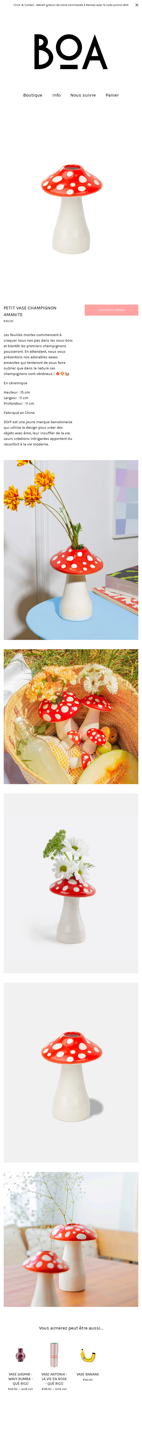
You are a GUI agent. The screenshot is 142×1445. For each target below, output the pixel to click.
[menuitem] (32, 95)
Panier (113, 95)
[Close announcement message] (137, 5)
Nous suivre (83, 95)
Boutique (32, 95)
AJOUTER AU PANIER (111, 310)
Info (56, 95)
